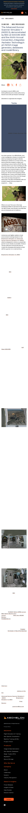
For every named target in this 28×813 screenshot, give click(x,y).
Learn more (14, 8)
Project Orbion (8, 741)
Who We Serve (9, 763)
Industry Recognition (10, 777)
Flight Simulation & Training (12, 734)
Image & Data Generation (11, 749)
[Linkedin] (8, 85)
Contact (8, 799)
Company (7, 766)
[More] (20, 85)
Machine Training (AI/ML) (11, 739)
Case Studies (8, 790)
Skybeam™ (7, 756)
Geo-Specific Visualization (12, 736)
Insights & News (8, 787)
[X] (12, 85)
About (6, 770)
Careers (6, 775)
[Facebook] (16, 85)
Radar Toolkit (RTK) (10, 754)
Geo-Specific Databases (11, 751)
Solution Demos (8, 792)
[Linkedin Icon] (4, 805)
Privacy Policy (7, 726)
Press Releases (8, 785)
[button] (22, 13)
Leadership (7, 772)
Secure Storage (8, 759)
